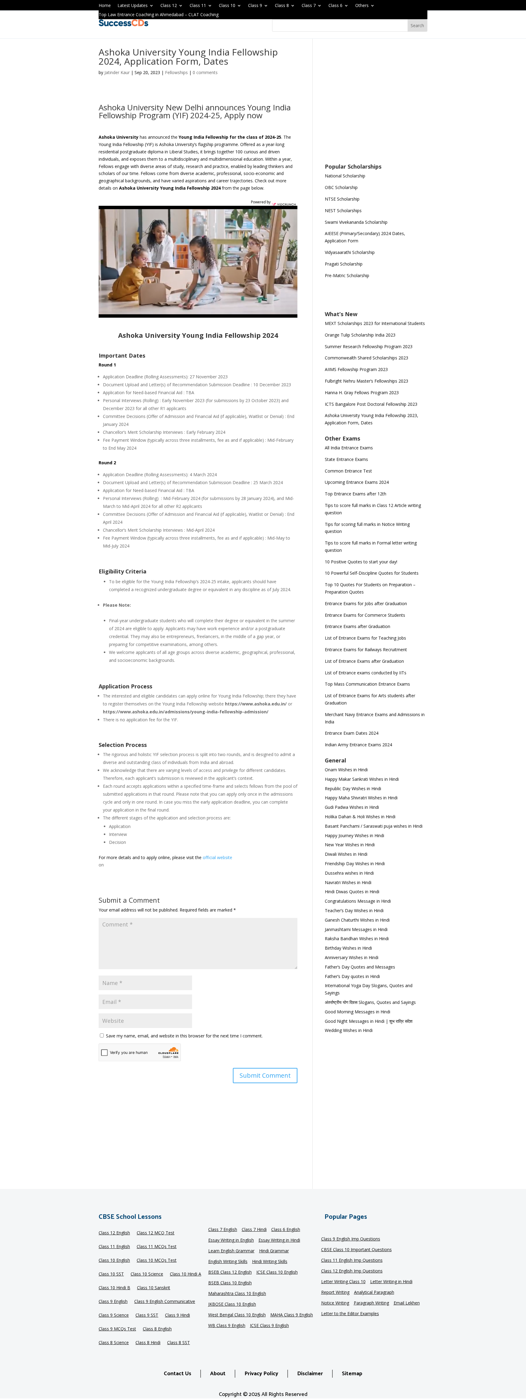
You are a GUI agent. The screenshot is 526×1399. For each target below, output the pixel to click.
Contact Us (177, 1374)
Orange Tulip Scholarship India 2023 (360, 335)
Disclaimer (310, 1374)
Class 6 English (285, 1229)
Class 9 (255, 5)
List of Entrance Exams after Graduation (364, 661)
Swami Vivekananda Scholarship (356, 222)
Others (362, 5)
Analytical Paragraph (374, 1292)
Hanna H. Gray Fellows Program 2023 (362, 392)
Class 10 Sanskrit (153, 1288)
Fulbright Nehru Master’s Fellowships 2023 (366, 381)
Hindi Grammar (274, 1251)
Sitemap (352, 1374)
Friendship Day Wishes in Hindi (355, 863)
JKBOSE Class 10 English (232, 1304)
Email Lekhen (407, 1303)
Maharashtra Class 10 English (237, 1293)
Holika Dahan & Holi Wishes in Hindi (360, 816)
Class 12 (168, 5)
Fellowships (176, 72)
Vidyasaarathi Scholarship (350, 252)
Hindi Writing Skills (269, 1261)
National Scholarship (345, 176)
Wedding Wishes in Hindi (349, 1030)
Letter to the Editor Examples (350, 1314)
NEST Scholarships (343, 210)
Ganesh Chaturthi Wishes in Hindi (357, 920)
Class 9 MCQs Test (117, 1329)
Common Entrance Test (348, 471)
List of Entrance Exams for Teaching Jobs (365, 638)
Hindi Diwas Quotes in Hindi (352, 891)
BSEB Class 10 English (230, 1283)
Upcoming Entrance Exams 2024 (357, 482)
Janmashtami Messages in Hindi (356, 929)
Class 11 (198, 5)
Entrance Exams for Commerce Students (365, 615)
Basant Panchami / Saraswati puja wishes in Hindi (374, 826)
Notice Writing (335, 1303)
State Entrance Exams (346, 459)
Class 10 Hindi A (185, 1274)
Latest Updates (132, 5)
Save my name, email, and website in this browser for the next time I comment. (184, 1036)
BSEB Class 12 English (230, 1272)
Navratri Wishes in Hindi (348, 882)
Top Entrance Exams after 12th (355, 494)
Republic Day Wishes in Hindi (353, 788)
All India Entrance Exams (349, 448)
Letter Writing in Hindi (391, 1281)
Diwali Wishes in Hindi (346, 854)
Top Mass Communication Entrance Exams (367, 684)
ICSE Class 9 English (269, 1325)
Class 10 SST (111, 1274)
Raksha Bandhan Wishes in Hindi (357, 938)
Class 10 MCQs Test (157, 1260)
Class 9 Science (114, 1315)
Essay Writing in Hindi (279, 1240)
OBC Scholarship (341, 187)
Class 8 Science (114, 1342)
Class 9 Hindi (177, 1315)
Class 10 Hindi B (114, 1288)
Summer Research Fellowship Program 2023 (368, 346)
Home (105, 5)
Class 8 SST (178, 1342)
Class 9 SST (146, 1315)
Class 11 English (114, 1246)
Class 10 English (114, 1260)
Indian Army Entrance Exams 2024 (358, 745)
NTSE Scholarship (342, 199)
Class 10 (227, 5)
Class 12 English (114, 1233)
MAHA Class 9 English (291, 1315)
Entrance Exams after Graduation (357, 626)
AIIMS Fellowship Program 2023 (356, 369)
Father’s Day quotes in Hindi (352, 976)
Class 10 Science (147, 1274)
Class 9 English (113, 1301)
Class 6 (335, 5)
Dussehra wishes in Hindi (349, 873)
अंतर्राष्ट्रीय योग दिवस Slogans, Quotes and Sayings (370, 1002)
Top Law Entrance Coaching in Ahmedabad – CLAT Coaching (159, 14)
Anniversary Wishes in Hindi (351, 957)
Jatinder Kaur (117, 72)
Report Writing (335, 1292)
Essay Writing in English (231, 1240)
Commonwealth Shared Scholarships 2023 (366, 358)
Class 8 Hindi (147, 1342)
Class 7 (309, 5)
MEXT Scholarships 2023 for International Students (375, 323)
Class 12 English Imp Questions (352, 1271)
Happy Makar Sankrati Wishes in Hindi (362, 779)
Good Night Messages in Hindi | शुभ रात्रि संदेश (368, 1021)
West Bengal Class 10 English (237, 1315)
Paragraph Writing (371, 1303)
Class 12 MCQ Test (155, 1233)
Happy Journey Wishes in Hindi (354, 835)
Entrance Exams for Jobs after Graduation (366, 603)
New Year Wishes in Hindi (350, 845)
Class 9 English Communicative (164, 1301)
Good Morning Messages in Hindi (357, 1012)
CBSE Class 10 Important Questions (356, 1249)
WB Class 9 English (226, 1325)
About (218, 1374)
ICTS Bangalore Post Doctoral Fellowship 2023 (371, 404)
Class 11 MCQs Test (157, 1246)
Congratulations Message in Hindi (358, 901)
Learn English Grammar (231, 1251)
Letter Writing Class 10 (343, 1281)
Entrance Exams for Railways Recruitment (366, 649)
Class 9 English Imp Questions (350, 1239)
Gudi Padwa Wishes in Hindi (352, 807)
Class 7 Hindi (254, 1229)
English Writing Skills (227, 1261)
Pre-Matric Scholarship (347, 275)
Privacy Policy (261, 1374)
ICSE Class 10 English (277, 1272)
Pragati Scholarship (344, 264)
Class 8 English (157, 1329)
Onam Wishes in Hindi (346, 770)
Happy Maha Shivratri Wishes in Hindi (361, 798)
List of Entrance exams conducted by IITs (365, 673)
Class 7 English (222, 1229)
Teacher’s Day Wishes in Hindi (354, 910)
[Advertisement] (376, 105)
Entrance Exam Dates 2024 (351, 733)
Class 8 (282, 5)
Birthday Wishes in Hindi (348, 948)
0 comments (205, 72)
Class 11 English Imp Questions (352, 1260)
